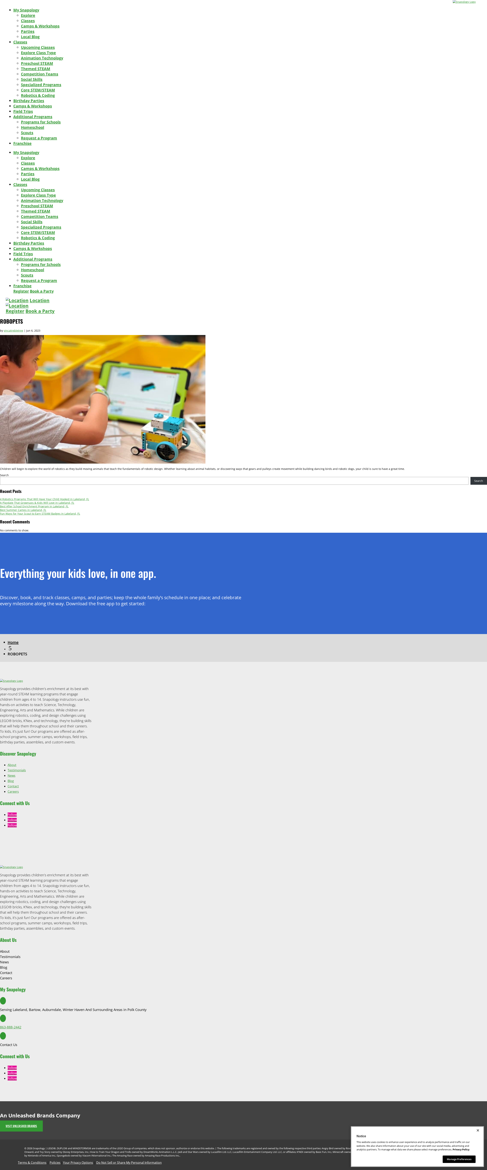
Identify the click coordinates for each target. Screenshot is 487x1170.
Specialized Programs (41, 84)
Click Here (6, 613)
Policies (55, 1162)
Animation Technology (42, 58)
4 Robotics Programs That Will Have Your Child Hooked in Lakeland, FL (44, 499)
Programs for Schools (41, 122)
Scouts (27, 132)
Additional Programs (32, 116)
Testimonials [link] (17, 770)
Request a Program (39, 138)
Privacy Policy (461, 1149)
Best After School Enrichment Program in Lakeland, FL (34, 506)
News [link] (11, 775)
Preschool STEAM (37, 63)
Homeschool (32, 127)
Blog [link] (11, 781)
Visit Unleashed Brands (21, 1126)
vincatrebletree (13, 330)
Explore (28, 15)
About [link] (12, 765)
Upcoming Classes (38, 47)
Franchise (22, 143)
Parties (27, 31)
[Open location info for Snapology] (17, 300)
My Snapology (26, 10)
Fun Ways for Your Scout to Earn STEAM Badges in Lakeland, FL (40, 513)
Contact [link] (13, 786)
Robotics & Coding (38, 95)
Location (39, 300)
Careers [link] (13, 791)
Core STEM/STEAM (38, 90)
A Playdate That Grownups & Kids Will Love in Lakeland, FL (37, 503)
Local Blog (30, 36)
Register (21, 291)
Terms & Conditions (32, 1162)
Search (4, 475)
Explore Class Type (38, 52)
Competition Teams (39, 74)
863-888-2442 (10, 1027)
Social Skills (31, 79)
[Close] (478, 1130)
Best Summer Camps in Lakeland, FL (23, 510)
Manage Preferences (459, 1159)
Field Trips (23, 111)
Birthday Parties (28, 100)
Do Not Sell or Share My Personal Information (129, 1162)
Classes (28, 20)
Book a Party (42, 291)
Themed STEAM (35, 68)
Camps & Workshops (40, 26)
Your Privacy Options (78, 1162)
